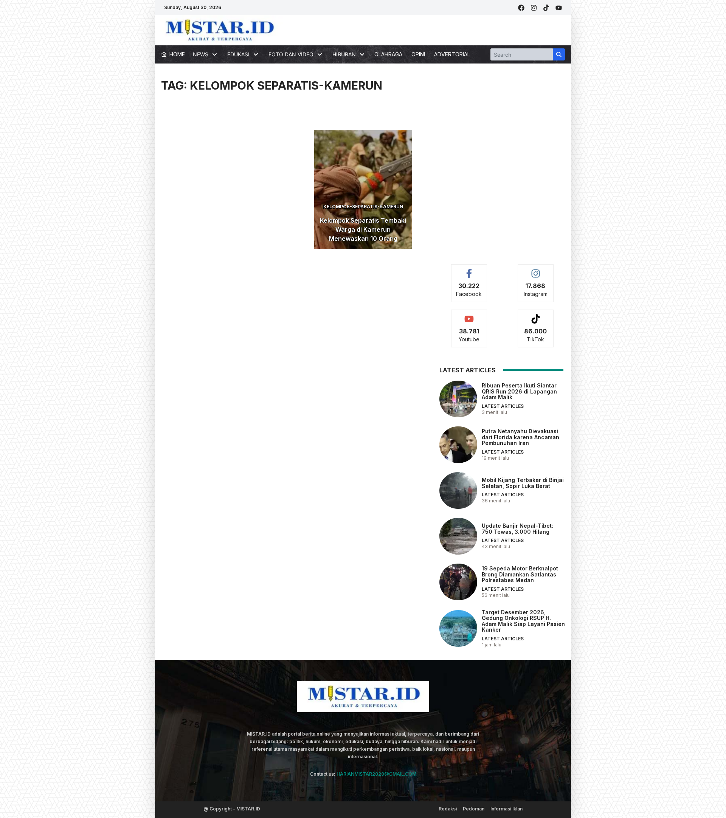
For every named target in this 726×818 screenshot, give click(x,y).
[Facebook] (521, 8)
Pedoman (473, 809)
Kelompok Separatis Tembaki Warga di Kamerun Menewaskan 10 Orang (363, 229)
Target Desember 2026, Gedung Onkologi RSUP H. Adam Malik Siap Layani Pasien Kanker (523, 621)
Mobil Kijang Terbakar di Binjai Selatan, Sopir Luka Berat (523, 483)
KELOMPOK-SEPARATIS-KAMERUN (363, 206)
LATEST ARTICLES (503, 406)
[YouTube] (558, 8)
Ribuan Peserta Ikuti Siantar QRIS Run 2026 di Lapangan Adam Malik (519, 391)
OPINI (418, 54)
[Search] (559, 54)
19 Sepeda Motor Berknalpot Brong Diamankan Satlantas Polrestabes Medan (520, 574)
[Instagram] (534, 8)
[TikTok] (546, 8)
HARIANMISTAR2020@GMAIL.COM (376, 774)
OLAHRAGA (388, 54)
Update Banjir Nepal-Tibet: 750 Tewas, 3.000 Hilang (517, 528)
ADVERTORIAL (452, 54)
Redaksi (448, 809)
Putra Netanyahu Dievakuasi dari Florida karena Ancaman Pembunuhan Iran (520, 437)
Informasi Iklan (506, 809)
